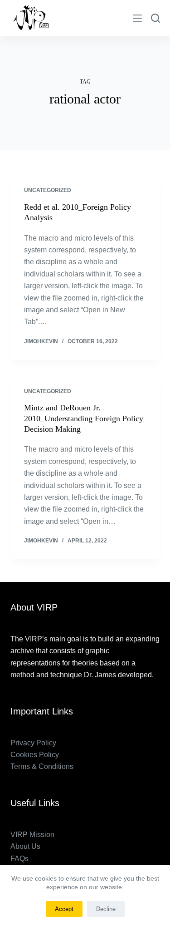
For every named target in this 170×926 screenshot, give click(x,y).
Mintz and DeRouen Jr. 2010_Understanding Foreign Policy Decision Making (83, 418)
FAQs (19, 858)
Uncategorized (47, 190)
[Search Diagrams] (155, 18)
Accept (64, 909)
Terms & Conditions (41, 766)
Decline (106, 909)
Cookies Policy (34, 755)
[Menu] (137, 18)
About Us (25, 846)
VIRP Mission (32, 834)
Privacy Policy (33, 743)
